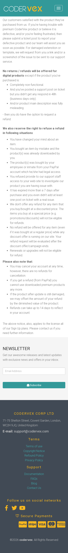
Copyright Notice (34, 451)
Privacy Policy (34, 460)
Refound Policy (34, 455)
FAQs (34, 478)
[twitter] (14, 508)
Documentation (34, 474)
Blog (34, 483)
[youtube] (22, 508)
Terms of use (34, 446)
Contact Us (34, 488)
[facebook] (6, 508)
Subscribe (35, 385)
